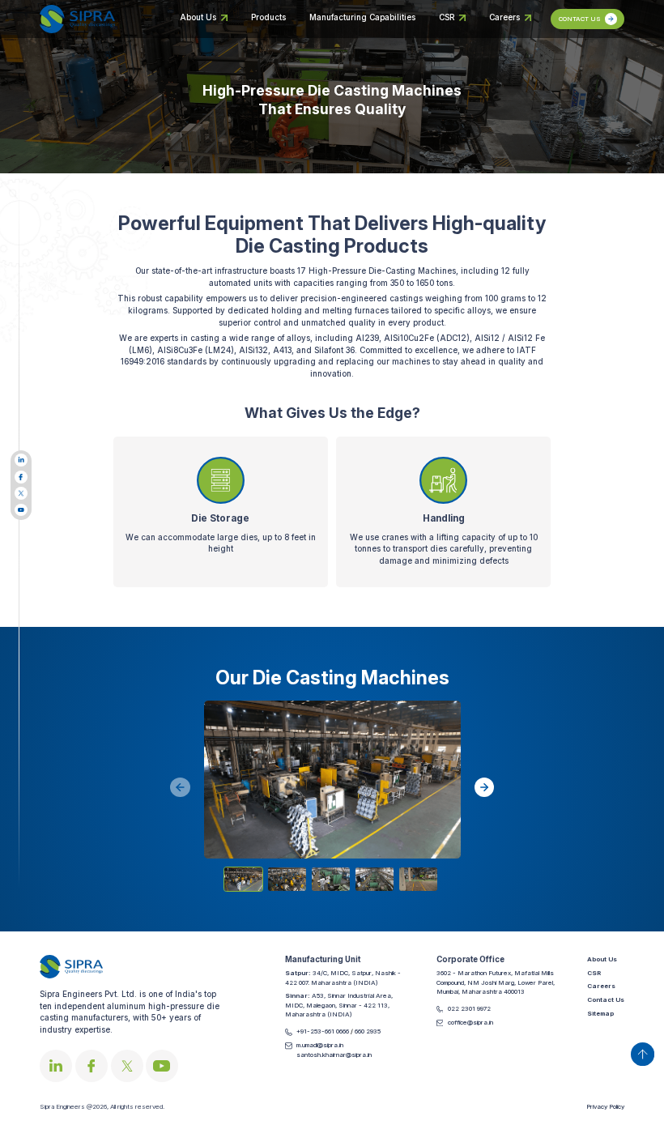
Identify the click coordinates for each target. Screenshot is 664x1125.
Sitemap (600, 1013)
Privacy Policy (605, 1106)
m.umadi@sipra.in (319, 1045)
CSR (446, 17)
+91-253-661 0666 (323, 1031)
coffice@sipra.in (470, 1022)
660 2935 (368, 1031)
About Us (198, 17)
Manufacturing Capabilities (362, 17)
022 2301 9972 (469, 1008)
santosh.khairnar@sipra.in (334, 1054)
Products (268, 17)
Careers (504, 17)
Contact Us (605, 999)
